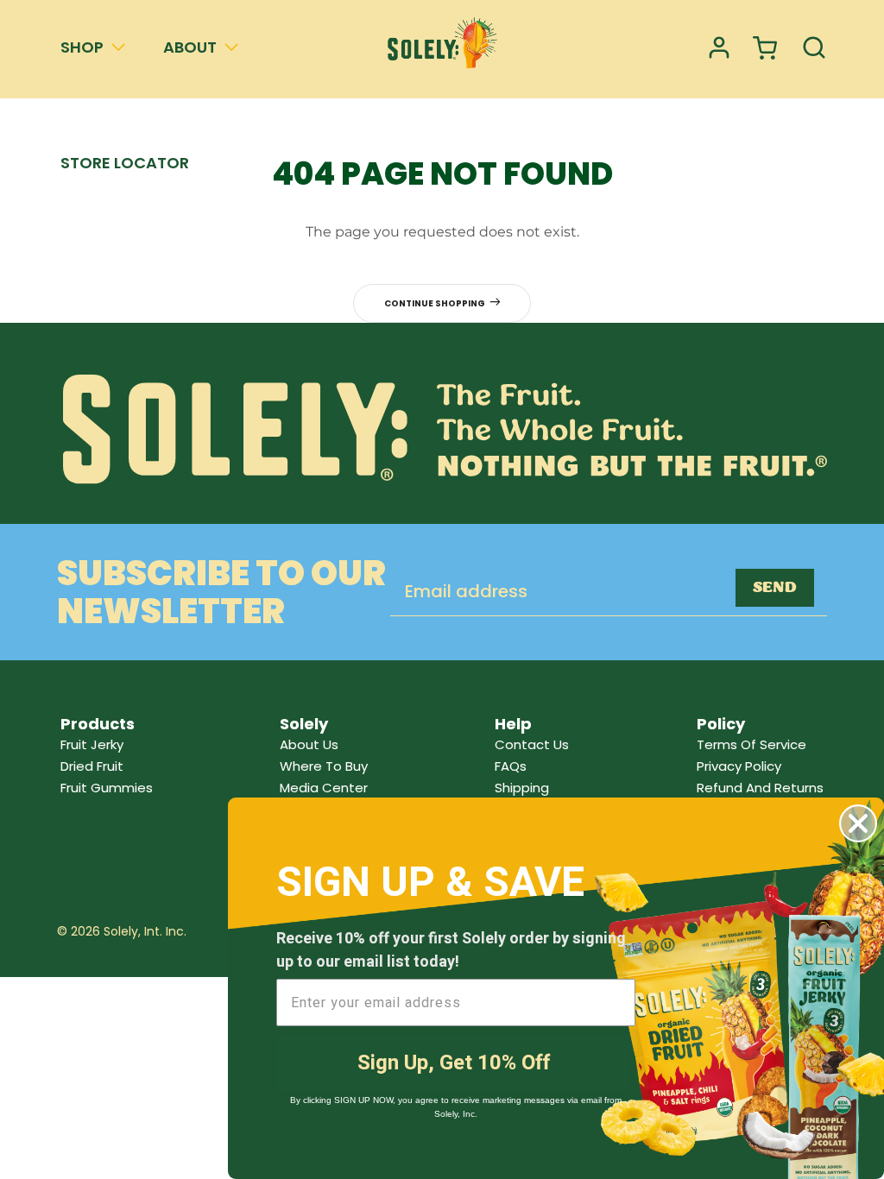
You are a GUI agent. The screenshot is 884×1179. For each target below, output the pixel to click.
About (190, 47)
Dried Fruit (91, 766)
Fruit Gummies (106, 787)
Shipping (522, 787)
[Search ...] (814, 49)
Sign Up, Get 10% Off (453, 1063)
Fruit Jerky (91, 744)
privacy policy (739, 766)
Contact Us (532, 744)
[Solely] (442, 49)
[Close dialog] (858, 823)
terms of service (751, 744)
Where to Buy (324, 766)
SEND (775, 588)
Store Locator (124, 162)
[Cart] (766, 49)
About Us (309, 744)
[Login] (719, 49)
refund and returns (760, 787)
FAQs (511, 766)
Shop (82, 47)
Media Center (324, 787)
